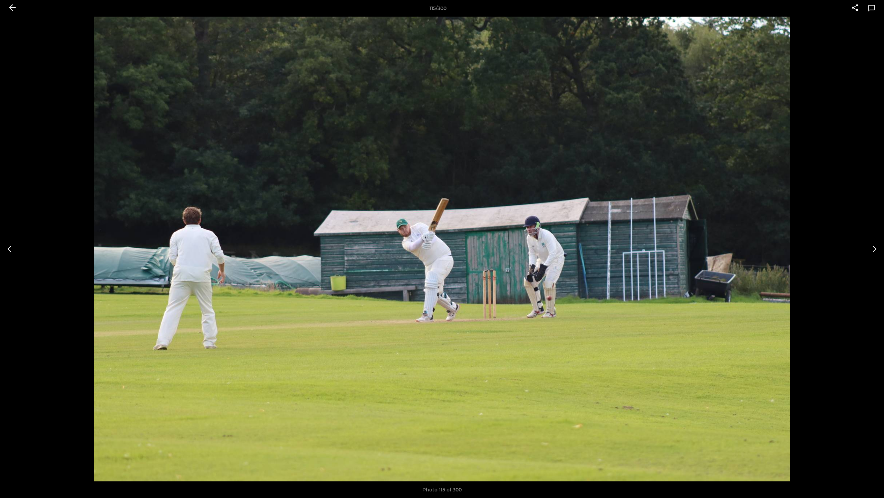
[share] (855, 8)
